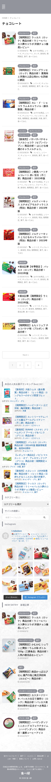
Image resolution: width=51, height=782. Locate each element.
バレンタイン (39, 116)
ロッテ (36, 53)
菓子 (26, 56)
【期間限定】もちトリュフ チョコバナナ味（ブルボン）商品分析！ (33, 328)
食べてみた (33, 56)
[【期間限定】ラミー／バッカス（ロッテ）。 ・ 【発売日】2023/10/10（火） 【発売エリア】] (41, 552)
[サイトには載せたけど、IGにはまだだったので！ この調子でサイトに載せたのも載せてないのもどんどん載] (25, 569)
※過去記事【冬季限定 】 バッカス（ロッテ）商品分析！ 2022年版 (33, 270)
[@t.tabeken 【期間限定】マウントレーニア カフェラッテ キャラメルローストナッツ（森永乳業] (9, 552)
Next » (26, 355)
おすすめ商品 (38, 51)
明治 (40, 217)
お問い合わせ (37, 759)
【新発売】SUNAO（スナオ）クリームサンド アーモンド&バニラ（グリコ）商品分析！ (31, 432)
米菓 (24, 411)
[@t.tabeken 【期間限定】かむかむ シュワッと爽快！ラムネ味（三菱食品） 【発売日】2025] (25, 552)
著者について (24, 759)
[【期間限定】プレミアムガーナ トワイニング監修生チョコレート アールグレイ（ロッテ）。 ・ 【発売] (41, 585)
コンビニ (36, 152)
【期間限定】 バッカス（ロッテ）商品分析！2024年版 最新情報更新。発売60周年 (31, 445)
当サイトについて (10, 756)
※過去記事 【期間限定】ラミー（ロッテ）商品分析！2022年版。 (33, 299)
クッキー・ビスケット (31, 425)
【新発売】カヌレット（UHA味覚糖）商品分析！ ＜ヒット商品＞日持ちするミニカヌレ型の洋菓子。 (31, 473)
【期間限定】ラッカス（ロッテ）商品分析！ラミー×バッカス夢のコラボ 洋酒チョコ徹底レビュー (31, 486)
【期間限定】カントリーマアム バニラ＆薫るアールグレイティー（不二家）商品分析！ (31, 419)
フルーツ (39, 185)
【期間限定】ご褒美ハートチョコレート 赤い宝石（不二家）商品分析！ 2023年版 (33, 175)
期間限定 (32, 86)
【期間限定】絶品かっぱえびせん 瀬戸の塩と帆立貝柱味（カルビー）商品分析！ (33, 675)
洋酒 (40, 118)
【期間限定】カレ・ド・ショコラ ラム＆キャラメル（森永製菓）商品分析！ (33, 106)
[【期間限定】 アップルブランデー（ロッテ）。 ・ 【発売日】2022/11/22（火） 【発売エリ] (9, 585)
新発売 (43, 53)
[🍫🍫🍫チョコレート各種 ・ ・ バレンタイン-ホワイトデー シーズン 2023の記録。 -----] (41, 569)
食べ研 (25, 773)
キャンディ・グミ (17, 401)
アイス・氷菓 (15, 467)
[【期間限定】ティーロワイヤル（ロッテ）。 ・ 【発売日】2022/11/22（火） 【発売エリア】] (25, 585)
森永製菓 (34, 118)
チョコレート (27, 53)
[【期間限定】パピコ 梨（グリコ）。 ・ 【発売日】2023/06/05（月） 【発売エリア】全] (9, 569)
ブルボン (34, 338)
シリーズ (36, 83)
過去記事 (21, 312)
